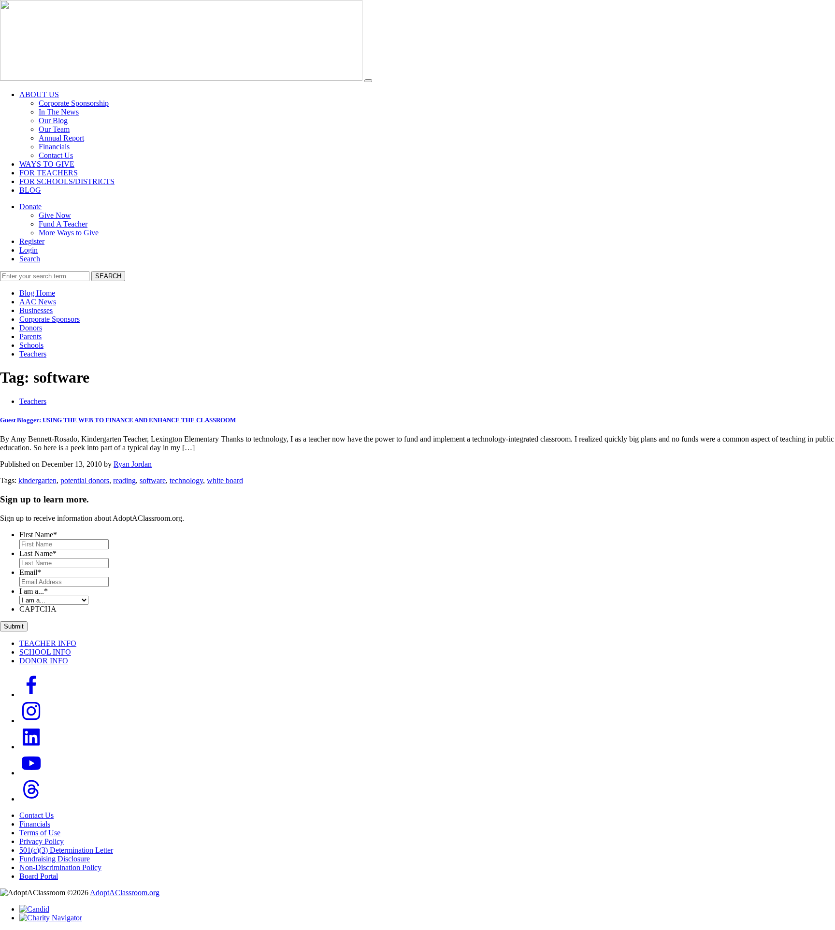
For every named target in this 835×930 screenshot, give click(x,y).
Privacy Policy (41, 841)
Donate (30, 206)
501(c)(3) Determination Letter (66, 850)
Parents (30, 336)
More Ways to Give (69, 233)
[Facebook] (31, 694)
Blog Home (37, 293)
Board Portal (38, 876)
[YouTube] (31, 773)
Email (30, 572)
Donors (30, 328)
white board (225, 480)
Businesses (36, 310)
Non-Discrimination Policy (60, 867)
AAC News (37, 302)
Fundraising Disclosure (54, 859)
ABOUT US (39, 94)
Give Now (55, 215)
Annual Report (61, 138)
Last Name (38, 553)
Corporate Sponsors (49, 319)
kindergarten (37, 480)
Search (29, 259)
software (153, 480)
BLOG (30, 190)
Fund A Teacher (63, 224)
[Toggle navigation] (368, 80)
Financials (54, 147)
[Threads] (31, 799)
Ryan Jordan (133, 464)
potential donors (84, 480)
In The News (59, 112)
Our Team (54, 129)
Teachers (32, 354)
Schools (31, 345)
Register (31, 241)
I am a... (33, 591)
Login (28, 250)
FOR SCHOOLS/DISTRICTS (67, 181)
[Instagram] (31, 720)
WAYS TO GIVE (46, 164)
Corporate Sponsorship (74, 103)
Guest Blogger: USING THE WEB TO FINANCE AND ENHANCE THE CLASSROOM (118, 420)
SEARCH (108, 276)
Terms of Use (39, 833)
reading (124, 480)
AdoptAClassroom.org (124, 892)
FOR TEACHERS (48, 173)
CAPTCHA (38, 609)
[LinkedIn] (31, 747)
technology (186, 480)
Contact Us (56, 155)
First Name (38, 534)
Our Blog (53, 120)
